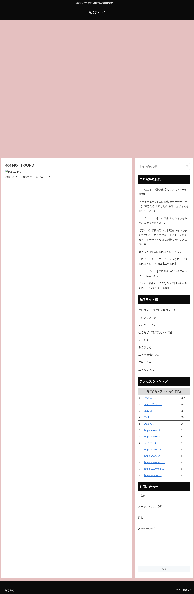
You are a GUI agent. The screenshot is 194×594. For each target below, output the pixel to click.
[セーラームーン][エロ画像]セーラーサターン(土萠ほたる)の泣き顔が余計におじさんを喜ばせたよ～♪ (163, 206)
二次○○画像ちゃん (148, 354)
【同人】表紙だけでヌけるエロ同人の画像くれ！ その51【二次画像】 (162, 285)
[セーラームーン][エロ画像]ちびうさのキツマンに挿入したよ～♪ (162, 273)
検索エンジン (152, 397)
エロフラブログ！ (148, 317)
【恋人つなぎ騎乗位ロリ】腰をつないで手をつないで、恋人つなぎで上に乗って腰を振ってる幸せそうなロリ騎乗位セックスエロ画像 (162, 237)
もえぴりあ (144, 347)
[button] (187, 166)
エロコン (149, 410)
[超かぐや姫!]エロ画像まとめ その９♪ (160, 251)
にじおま (143, 339)
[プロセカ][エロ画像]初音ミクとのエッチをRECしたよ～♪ (162, 192)
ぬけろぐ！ (150, 423)
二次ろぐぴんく (147, 369)
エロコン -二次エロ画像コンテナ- (157, 310)
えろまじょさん (147, 325)
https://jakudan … (154, 449)
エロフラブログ (153, 404)
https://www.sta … (154, 430)
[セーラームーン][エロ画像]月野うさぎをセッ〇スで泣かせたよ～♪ (162, 220)
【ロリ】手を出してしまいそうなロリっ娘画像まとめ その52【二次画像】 (162, 261)
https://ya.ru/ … (153, 475)
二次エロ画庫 (146, 362)
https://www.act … (154, 436)
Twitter (148, 417)
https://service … (153, 456)
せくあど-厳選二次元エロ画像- (155, 332)
